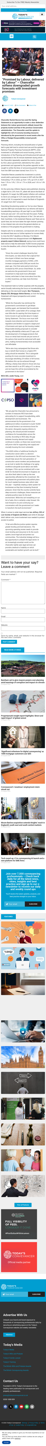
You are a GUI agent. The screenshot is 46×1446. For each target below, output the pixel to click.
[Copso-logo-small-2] (7, 406)
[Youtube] (21, 1407)
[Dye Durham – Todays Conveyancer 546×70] (23, 32)
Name (3, 608)
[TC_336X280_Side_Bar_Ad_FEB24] (19, 1239)
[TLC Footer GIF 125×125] (7, 392)
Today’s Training (9, 1362)
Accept (6, 1442)
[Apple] (32, 1407)
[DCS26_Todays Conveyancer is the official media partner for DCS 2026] (19, 1271)
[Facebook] (5, 1407)
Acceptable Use (31, 1425)
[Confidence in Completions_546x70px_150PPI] (23, 25)
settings (17, 1438)
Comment (5, 580)
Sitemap (24, 1423)
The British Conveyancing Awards (16, 1370)
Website (4, 625)
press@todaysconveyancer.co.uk (15, 1395)
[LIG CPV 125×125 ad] (35, 406)
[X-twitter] (11, 1407)
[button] (11, 36)
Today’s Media (8, 1350)
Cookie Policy (19, 1425)
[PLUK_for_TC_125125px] (21, 392)
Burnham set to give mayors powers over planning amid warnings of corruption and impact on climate (23, 681)
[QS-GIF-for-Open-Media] (21, 406)
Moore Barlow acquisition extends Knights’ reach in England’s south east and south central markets (23, 824)
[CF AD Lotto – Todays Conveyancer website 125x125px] (35, 392)
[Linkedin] (16, 1407)
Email (3, 616)
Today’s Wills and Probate (13, 1354)
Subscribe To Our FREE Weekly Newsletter (23, 2)
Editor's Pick (32, 105)
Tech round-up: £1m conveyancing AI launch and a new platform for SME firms (22, 859)
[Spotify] (27, 1407)
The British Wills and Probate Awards (17, 1366)
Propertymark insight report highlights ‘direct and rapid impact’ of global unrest (22, 717)
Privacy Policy (33, 1423)
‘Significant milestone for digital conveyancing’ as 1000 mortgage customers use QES (22, 752)
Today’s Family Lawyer (11, 1358)
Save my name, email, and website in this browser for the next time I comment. (22, 636)
